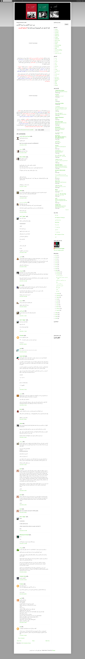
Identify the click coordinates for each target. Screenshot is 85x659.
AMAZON (57, 38)
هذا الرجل (56, 229)
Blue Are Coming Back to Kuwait (61, 91)
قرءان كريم (56, 51)
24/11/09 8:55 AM (23, 405)
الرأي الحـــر (57, 106)
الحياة (56, 75)
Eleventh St (57, 135)
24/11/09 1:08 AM (23, 306)
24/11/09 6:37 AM (23, 389)
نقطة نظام (56, 215)
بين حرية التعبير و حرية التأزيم (61, 280)
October (58, 293)
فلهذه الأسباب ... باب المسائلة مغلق (60, 156)
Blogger (53, 650)
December (58, 272)
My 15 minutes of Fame (59, 234)
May (57, 302)
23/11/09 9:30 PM (23, 212)
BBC (56, 82)
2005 (56, 318)
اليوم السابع (57, 77)
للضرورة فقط (58, 287)
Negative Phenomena (59, 117)
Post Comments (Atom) (26, 643)
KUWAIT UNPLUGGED (60, 170)
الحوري (21, 598)
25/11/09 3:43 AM (23, 579)
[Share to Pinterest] (43, 130)
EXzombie (22, 335)
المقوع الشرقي (22, 310)
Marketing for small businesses (60, 182)
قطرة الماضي (57, 141)
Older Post (47, 640)
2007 (56, 314)
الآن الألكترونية (57, 70)
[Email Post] (36, 129)
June (57, 301)
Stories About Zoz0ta (59, 103)
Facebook (57, 30)
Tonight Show (58, 204)
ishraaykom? (57, 127)
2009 (56, 270)
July (57, 299)
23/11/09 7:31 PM (23, 186)
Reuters (56, 80)
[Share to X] (41, 130)
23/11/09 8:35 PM (23, 198)
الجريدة (56, 61)
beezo (21, 409)
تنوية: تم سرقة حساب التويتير (59, 195)
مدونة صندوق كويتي (58, 185)
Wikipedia (57, 34)
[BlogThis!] (39, 130)
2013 (56, 262)
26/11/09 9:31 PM (23, 622)
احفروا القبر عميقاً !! (58, 142)
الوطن (56, 64)
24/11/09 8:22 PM (23, 504)
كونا (55, 72)
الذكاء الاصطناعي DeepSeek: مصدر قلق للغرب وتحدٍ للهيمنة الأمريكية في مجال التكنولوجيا (61, 108)
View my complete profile (59, 250)
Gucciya (56, 145)
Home (33, 640)
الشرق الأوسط (57, 74)
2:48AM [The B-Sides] (59, 90)
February (58, 308)
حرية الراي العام (57, 177)
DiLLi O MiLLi (23, 156)
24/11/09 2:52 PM (23, 437)
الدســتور (21, 149)
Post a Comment (21, 638)
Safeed (21, 423)
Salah (21, 190)
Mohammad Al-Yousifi (24, 534)
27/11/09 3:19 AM (23, 635)
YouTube (56, 32)
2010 (56, 268)
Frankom (21, 583)
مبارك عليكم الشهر (58, 219)
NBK (56, 48)
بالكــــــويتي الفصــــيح (60, 155)
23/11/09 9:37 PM (23, 252)
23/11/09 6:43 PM (23, 152)
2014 (56, 260)
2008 (56, 312)
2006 (56, 316)
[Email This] (38, 130)
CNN (56, 83)
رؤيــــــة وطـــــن (59, 132)
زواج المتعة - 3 (57, 227)
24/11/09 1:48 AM (23, 344)
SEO (56, 171)
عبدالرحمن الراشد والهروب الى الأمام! (60, 186)
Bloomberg (57, 78)
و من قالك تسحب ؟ (59, 283)
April (57, 304)
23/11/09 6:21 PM (23, 145)
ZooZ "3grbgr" (23, 216)
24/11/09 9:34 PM (23, 512)
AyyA (21, 468)
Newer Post (19, 640)
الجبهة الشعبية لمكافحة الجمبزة (25, 136)
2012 (56, 264)
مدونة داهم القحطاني (58, 159)
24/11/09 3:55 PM (23, 464)
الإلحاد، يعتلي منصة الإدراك (59, 190)
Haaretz (56, 85)
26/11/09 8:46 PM (23, 594)
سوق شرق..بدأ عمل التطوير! (59, 95)
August (57, 297)
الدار (55, 67)
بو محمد (21, 441)
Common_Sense (23, 576)
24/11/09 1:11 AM (23, 315)
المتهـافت (21, 270)
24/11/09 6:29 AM (23, 351)
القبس (56, 59)
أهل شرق (21, 300)
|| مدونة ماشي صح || (58, 113)
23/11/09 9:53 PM (23, 266)
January (58, 310)
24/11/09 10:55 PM (23, 530)
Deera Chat (57, 181)
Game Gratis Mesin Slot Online (60, 114)
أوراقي (56, 198)
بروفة (57, 282)
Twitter (56, 29)
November (58, 273)
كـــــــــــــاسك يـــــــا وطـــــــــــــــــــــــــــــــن (61, 175)
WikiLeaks (57, 35)
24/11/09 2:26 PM (23, 419)
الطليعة (56, 69)
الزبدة (56, 58)
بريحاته (56, 100)
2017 (56, 255)
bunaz (21, 285)
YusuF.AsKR (22, 356)
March (57, 306)
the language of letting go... (60, 217)
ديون (55, 236)
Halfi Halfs (57, 222)
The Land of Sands (59, 121)
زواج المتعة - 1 (57, 232)
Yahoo (56, 43)
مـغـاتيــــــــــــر (23, 202)
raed (20, 348)
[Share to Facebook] (42, 130)
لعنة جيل (57, 291)
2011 (56, 266)
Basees (56, 189)
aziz (20, 626)
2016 (56, 257)
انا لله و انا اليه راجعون (59, 285)
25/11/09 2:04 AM (23, 572)
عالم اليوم (56, 66)
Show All (67, 209)
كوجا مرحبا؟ (57, 224)
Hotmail (56, 42)
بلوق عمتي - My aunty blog (60, 193)
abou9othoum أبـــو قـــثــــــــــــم (59, 151)
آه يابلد (56, 99)
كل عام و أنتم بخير (59, 275)
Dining (56, 118)
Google (56, 37)
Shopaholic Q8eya (58, 164)
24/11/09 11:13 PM (23, 543)
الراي (55, 63)
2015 (56, 259)
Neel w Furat (57, 40)
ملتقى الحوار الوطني (58, 53)
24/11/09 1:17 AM (23, 331)
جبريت (21, 393)
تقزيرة (57, 289)
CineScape (57, 46)
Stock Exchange (58, 45)
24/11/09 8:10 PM (23, 490)
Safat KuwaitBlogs (58, 49)
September (58, 295)
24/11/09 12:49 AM (23, 296)
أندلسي (21, 256)
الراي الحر (21, 547)
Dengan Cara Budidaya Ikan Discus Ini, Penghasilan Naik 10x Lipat (61, 200)
